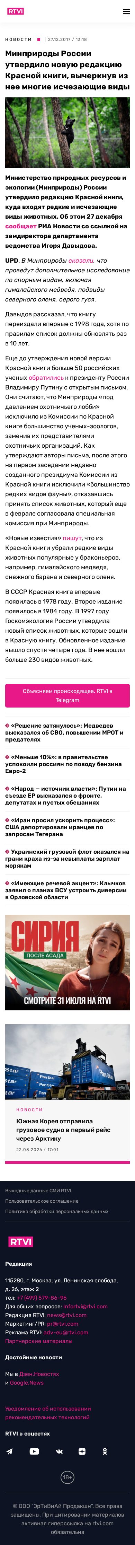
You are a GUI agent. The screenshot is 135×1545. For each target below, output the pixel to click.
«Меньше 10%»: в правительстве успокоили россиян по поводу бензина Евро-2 (63, 764)
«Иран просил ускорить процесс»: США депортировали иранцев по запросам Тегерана (60, 827)
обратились (46, 377)
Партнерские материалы (38, 1341)
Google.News (27, 1382)
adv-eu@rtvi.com (66, 1332)
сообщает (21, 226)
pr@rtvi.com (62, 1323)
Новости (18, 39)
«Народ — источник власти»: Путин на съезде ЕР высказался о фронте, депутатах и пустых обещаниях (65, 795)
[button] (127, 11)
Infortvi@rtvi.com (85, 1306)
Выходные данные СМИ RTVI (38, 1191)
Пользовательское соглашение (42, 1201)
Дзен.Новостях (39, 1374)
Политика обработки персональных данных (57, 1211)
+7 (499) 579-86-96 (42, 1297)
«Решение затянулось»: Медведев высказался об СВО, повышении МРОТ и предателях (64, 732)
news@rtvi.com (67, 1315)
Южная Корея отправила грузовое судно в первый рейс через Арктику (63, 1129)
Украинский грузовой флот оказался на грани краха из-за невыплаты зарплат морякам (67, 858)
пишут (72, 538)
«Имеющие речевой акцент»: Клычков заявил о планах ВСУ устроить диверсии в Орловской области (66, 890)
